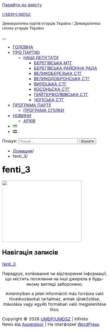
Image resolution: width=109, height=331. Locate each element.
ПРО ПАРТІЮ (26, 52)
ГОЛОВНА (23, 47)
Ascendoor (33, 324)
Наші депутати (40, 57)
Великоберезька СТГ (58, 73)
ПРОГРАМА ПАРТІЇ (32, 105)
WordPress (88, 324)
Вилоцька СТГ (50, 84)
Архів (29, 120)
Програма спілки (43, 110)
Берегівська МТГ (53, 62)
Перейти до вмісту (22, 4)
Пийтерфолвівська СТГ (61, 94)
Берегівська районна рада (65, 68)
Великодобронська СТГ (62, 78)
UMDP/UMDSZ (16, 14)
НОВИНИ (22, 115)
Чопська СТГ (49, 99)
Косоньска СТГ (52, 89)
